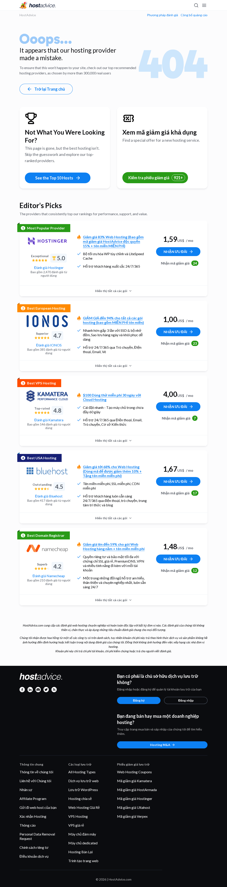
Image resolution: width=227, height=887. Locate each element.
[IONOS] (47, 321)
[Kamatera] (47, 396)
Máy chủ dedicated (83, 843)
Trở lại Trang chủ (49, 89)
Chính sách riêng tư (34, 847)
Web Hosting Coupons (134, 772)
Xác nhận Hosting (33, 816)
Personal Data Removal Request (37, 836)
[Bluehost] (47, 471)
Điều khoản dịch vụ (34, 856)
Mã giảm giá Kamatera (134, 781)
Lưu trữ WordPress (83, 790)
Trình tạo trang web (83, 861)
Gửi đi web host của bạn (38, 807)
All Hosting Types (82, 772)
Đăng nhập (186, 700)
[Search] (196, 5)
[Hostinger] (47, 241)
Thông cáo (28, 825)
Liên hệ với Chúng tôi (35, 781)
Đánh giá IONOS (49, 345)
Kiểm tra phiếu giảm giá (155, 177)
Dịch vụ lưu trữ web (83, 781)
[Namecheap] (47, 548)
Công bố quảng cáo (194, 15)
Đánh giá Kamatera (48, 420)
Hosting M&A (160, 745)
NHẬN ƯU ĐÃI (175, 251)
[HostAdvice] (38, 5)
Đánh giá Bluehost (49, 496)
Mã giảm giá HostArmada (137, 790)
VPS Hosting (78, 816)
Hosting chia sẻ (80, 798)
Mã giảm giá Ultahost (133, 807)
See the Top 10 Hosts (54, 177)
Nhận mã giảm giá (179, 263)
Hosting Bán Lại (80, 852)
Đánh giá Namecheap (49, 576)
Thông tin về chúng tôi (36, 772)
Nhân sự (26, 790)
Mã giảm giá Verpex (132, 816)
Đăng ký (139, 700)
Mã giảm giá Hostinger (134, 798)
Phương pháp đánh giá (162, 15)
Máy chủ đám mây (82, 834)
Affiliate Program (33, 798)
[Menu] (203, 5)
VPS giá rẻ (76, 825)
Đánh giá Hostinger (49, 267)
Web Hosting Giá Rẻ (84, 807)
